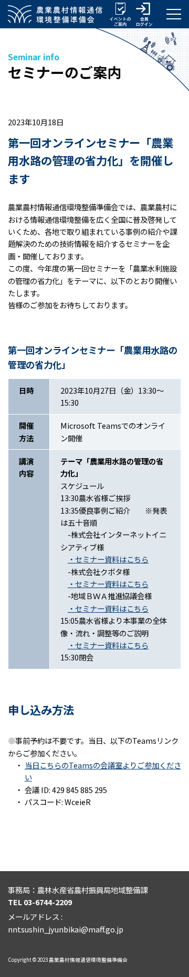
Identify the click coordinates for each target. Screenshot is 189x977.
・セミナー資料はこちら (108, 559)
